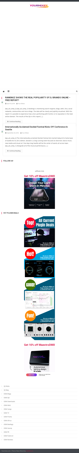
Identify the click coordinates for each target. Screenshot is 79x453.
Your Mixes (21, 103)
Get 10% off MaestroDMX (39, 176)
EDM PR (6, 432)
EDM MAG (7, 405)
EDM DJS (7, 398)
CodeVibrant (29, 451)
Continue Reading (14, 121)
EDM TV (6, 413)
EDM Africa (7, 421)
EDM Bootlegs (8, 424)
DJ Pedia (6, 386)
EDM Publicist (8, 436)
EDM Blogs (7, 394)
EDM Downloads (9, 401)
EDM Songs (8, 409)
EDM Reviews (8, 440)
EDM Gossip (8, 428)
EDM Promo (8, 417)
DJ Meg (6, 390)
